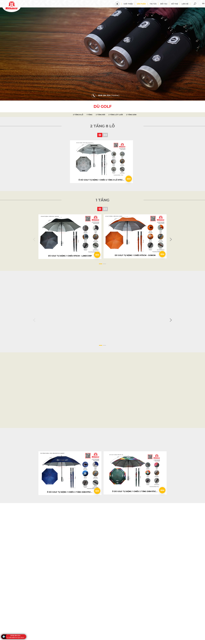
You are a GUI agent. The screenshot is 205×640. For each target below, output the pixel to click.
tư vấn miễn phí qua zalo (15, 637)
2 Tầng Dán (131, 115)
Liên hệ (185, 4)
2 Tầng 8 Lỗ (78, 115)
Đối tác (163, 4)
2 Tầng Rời (100, 115)
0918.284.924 (15, 635)
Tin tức (153, 4)
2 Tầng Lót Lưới (115, 115)
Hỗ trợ (174, 4)
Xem (129, 179)
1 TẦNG (89, 115)
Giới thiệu (128, 4)
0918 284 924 (104, 95)
